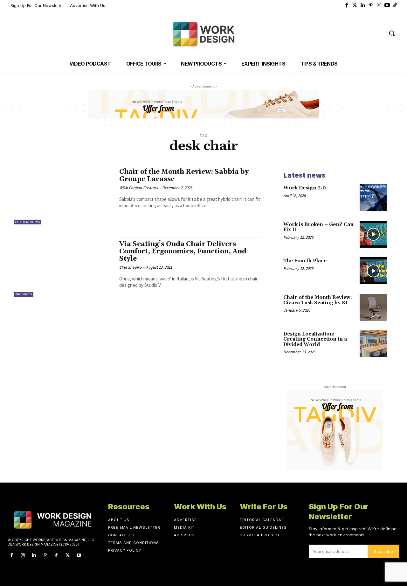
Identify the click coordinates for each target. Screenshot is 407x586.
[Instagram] (379, 6)
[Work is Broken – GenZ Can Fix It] (373, 234)
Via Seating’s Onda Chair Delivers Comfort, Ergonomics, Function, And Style (182, 251)
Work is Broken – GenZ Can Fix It (318, 227)
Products (23, 294)
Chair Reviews (27, 222)
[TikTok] (56, 555)
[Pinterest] (371, 6)
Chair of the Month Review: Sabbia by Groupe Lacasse (184, 175)
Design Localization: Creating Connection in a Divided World (315, 339)
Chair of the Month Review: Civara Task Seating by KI (317, 300)
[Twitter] (355, 6)
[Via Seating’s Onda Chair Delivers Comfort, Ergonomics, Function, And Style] (63, 267)
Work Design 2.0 (304, 188)
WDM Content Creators (138, 187)
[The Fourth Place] (373, 270)
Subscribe (383, 551)
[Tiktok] (395, 6)
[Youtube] (387, 6)
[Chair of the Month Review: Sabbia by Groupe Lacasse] (63, 194)
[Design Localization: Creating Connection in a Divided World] (373, 343)
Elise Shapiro (130, 267)
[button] (391, 33)
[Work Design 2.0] (373, 197)
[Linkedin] (363, 6)
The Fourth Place (305, 261)
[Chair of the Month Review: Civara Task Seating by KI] (373, 307)
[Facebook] (347, 6)
